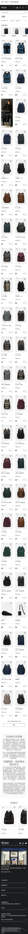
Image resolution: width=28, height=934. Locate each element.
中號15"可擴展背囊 (5, 384)
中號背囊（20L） (5, 178)
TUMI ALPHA (3, 324)
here (3, 932)
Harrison (17, 147)
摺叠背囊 (17, 679)
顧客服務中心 (4, 885)
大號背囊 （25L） (19, 178)
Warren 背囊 (18, 148)
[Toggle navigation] (26, 7)
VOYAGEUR (17, 86)
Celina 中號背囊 (18, 414)
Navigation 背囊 (18, 58)
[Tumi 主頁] (3, 7)
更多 (14, 725)
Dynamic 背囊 (4, 88)
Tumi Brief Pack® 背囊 (20, 237)
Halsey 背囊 (4, 148)
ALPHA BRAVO (4, 57)
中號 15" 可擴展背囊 (19, 649)
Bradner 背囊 (4, 237)
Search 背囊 (4, 355)
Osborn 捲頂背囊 (5, 443)
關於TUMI (3, 895)
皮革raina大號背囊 (5, 473)
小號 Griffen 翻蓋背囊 (20, 502)
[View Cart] (23, 7)
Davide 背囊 (4, 708)
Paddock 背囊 (4, 649)
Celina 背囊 (17, 117)
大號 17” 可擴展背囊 (19, 591)
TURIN (2, 707)
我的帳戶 (3, 890)
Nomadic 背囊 (4, 414)
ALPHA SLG (17, 619)
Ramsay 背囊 (18, 88)
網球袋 (2, 620)
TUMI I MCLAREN (4, 648)
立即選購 (7, 114)
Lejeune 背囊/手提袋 (19, 443)
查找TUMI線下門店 (6, 872)
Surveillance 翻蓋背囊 (6, 58)
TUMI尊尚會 (4, 880)
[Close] (27, 2)
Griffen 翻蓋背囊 (5, 207)
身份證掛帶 (17, 620)
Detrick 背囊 (4, 296)
